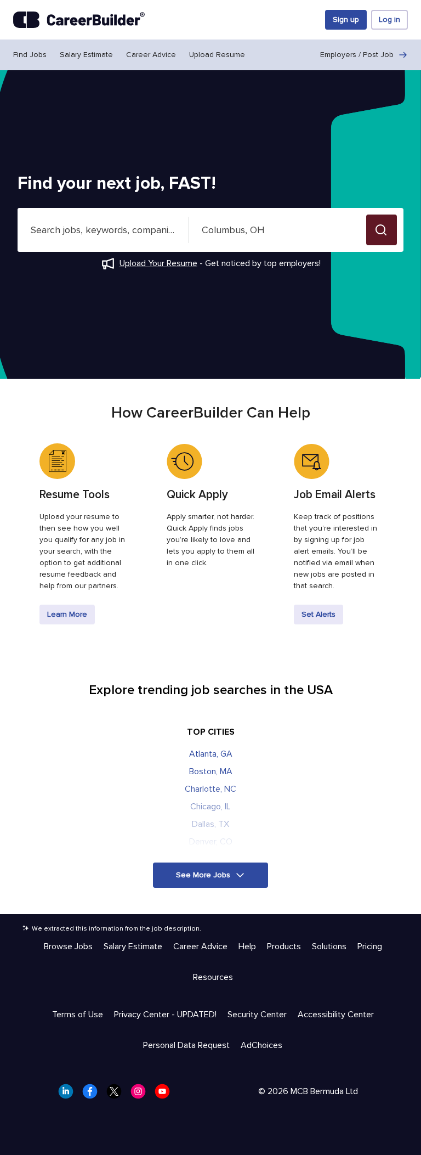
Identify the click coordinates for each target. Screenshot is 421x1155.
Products (284, 946)
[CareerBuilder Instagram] (141, 1095)
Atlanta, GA (210, 753)
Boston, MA (210, 771)
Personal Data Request (186, 1045)
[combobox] (103, 230)
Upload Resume (217, 54)
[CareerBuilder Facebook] (93, 1095)
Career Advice (151, 54)
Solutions (329, 946)
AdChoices (261, 1045)
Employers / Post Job (357, 54)
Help (247, 946)
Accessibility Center (336, 1014)
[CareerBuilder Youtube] (165, 1095)
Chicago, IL (210, 806)
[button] (381, 230)
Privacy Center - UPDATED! (165, 1014)
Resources (213, 977)
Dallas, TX (210, 824)
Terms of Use (77, 1014)
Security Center (257, 1014)
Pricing (369, 946)
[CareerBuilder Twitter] (117, 1095)
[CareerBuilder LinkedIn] (69, 1095)
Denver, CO (210, 841)
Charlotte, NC (210, 789)
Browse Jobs (68, 946)
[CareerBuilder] (79, 20)
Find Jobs (30, 54)
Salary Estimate (86, 54)
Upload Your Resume (158, 263)
